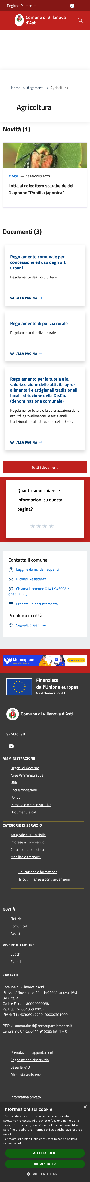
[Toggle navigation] (9, 20)
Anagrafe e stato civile (28, 834)
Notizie (16, 918)
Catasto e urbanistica (27, 849)
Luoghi (16, 954)
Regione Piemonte (21, 5)
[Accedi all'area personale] (72, 5)
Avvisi (13, 176)
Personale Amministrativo (31, 804)
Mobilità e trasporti (26, 857)
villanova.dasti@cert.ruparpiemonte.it (41, 1025)
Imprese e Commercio (27, 842)
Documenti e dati (24, 812)
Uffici (15, 782)
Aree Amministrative (27, 775)
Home (15, 87)
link (19, 1143)
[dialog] (45, 1142)
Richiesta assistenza (26, 1074)
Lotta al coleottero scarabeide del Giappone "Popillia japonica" (41, 189)
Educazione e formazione (37, 872)
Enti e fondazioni (24, 790)
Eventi (16, 961)
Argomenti (35, 87)
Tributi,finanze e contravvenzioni (44, 879)
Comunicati (19, 926)
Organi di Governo (25, 768)
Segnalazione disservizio (30, 1060)
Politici (16, 797)
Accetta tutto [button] (45, 1153)
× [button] (85, 1107)
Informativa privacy (26, 1097)
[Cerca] (80, 20)
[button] (44, 1174)
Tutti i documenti (45, 467)
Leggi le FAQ (20, 1067)
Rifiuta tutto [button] (45, 1164)
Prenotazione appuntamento (33, 1052)
